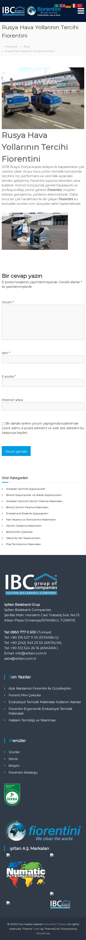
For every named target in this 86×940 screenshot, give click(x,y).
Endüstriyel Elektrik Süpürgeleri (27, 513)
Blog (27, 46)
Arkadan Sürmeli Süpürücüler (25, 488)
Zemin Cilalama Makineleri (24, 525)
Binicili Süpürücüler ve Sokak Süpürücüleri (34, 495)
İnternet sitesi (12, 400)
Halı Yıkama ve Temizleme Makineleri (31, 519)
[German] (68, 5)
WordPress (43, 933)
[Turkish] (80, 5)
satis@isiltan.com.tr (20, 658)
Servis (13, 759)
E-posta (9, 376)
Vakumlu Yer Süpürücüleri (23, 538)
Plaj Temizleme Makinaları (23, 544)
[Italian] (74, 5)
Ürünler (14, 752)
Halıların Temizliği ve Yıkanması (32, 720)
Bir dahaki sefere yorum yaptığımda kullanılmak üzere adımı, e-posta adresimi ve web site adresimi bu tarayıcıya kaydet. (43, 428)
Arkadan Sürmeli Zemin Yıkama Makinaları (34, 501)
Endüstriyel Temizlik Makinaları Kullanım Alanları (45, 702)
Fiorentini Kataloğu (23, 772)
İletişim (14, 766)
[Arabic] (57, 5)
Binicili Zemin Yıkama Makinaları (27, 507)
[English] (62, 5)
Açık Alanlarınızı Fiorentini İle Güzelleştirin (40, 688)
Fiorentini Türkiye (55, 924)
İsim (6, 353)
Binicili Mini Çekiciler (19, 531)
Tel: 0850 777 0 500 (20, 632)
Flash (36, 928)
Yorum (8, 302)
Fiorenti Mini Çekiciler (25, 695)
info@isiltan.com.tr (31, 653)
